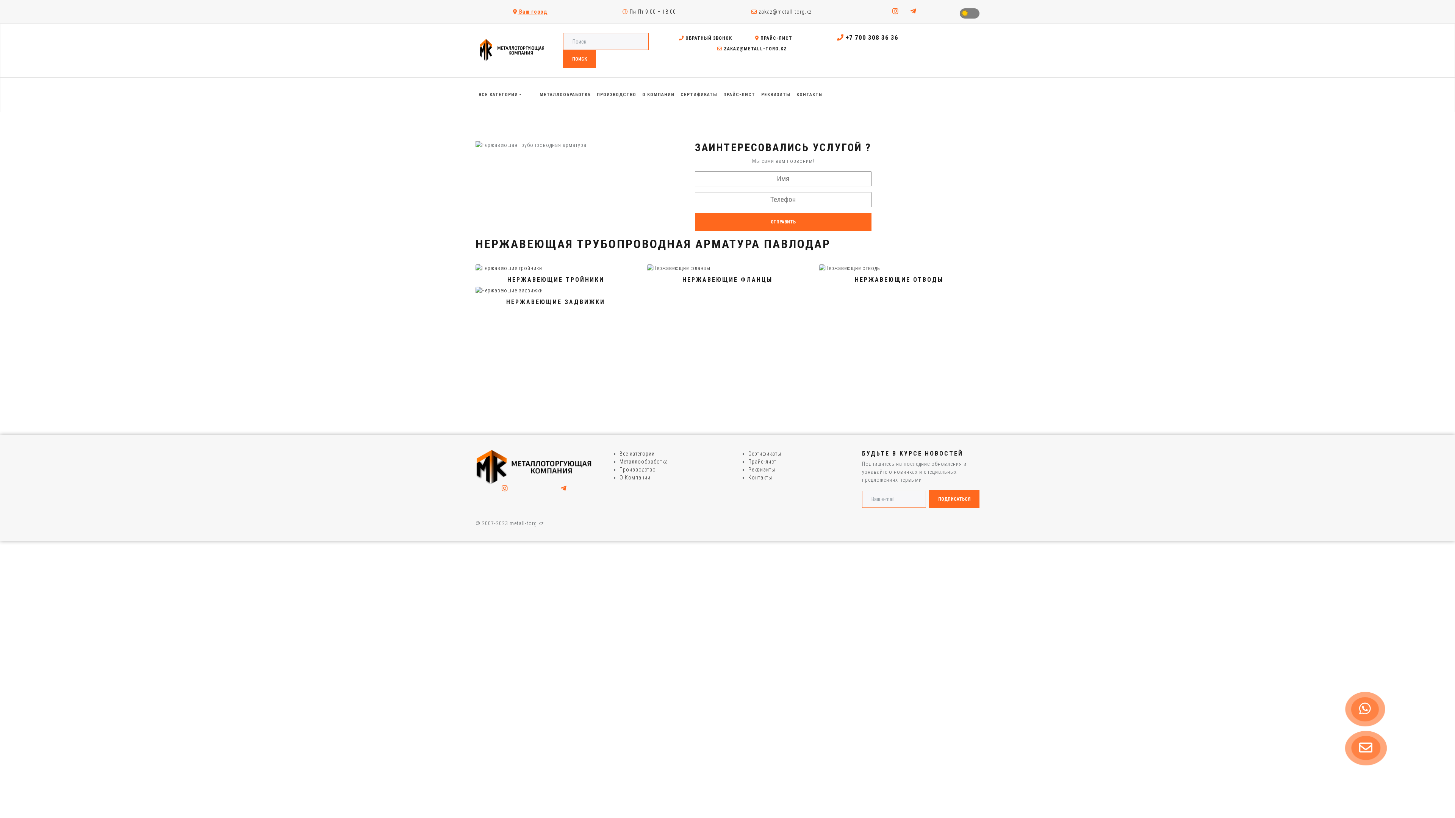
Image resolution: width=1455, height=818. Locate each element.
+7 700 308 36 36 (871, 37)
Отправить (783, 222)
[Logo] (534, 467)
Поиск (579, 59)
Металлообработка (644, 462)
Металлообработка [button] (565, 94)
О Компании (635, 478)
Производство (638, 470)
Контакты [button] (809, 94)
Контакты (760, 478)
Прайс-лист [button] (739, 94)
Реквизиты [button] (775, 94)
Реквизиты (761, 470)
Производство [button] (616, 94)
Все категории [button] (498, 94)
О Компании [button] (658, 94)
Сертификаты (764, 454)
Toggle (969, 13)
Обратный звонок (708, 38)
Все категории (637, 454)
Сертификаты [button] (699, 94)
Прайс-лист (775, 38)
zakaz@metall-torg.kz (784, 12)
